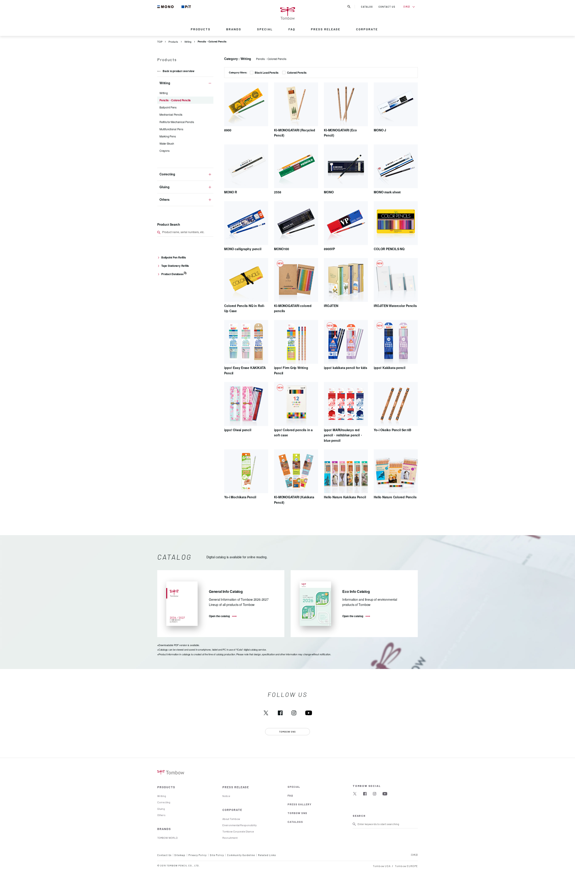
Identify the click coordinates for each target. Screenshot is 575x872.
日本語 (406, 6)
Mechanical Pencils (170, 114)
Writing (163, 93)
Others (161, 815)
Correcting (163, 802)
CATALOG (367, 6)
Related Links (267, 855)
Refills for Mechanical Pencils (176, 122)
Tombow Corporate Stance (238, 831)
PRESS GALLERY (300, 804)
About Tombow (231, 818)
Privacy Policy (197, 855)
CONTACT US (386, 6)
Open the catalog (219, 616)
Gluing (161, 808)
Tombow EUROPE (406, 866)
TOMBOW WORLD (167, 837)
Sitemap (180, 855)
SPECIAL (265, 29)
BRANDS (233, 29)
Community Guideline (241, 855)
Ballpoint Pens (168, 107)
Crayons (164, 150)
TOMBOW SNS (297, 813)
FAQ (291, 29)
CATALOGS (295, 821)
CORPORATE (367, 29)
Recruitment (230, 837)
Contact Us (164, 855)
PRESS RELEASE (325, 29)
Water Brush (166, 143)
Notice (226, 795)
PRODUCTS (200, 29)
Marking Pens (167, 136)
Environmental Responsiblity (239, 825)
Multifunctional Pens (171, 129)
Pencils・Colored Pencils (175, 100)
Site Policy (217, 855)
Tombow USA (381, 866)
